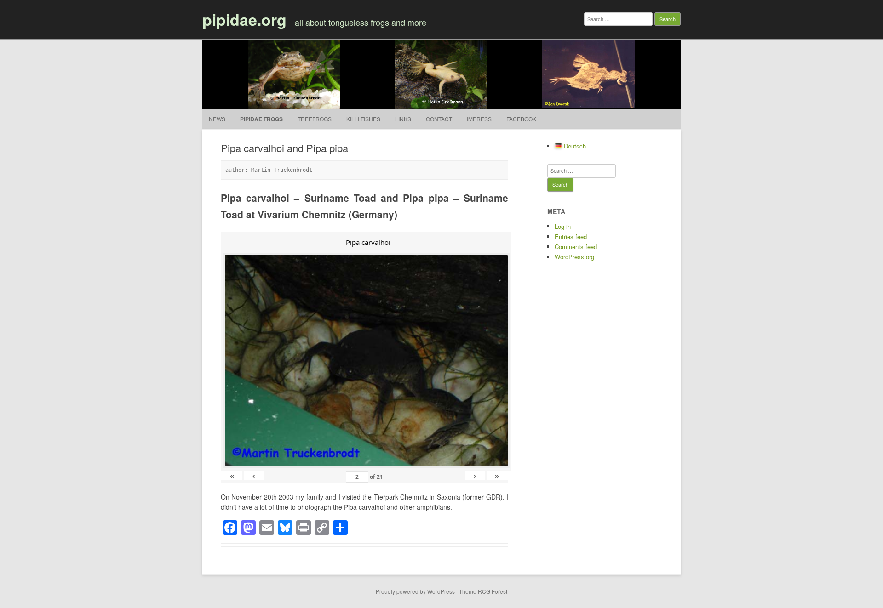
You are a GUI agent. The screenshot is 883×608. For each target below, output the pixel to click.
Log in (563, 226)
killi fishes (363, 119)
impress (479, 119)
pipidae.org (244, 19)
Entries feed (571, 236)
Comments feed (576, 246)
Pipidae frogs (261, 119)
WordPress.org (574, 256)
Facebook (521, 119)
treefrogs (315, 119)
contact (439, 119)
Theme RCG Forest (483, 591)
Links (403, 119)
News (217, 119)
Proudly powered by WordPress (415, 591)
